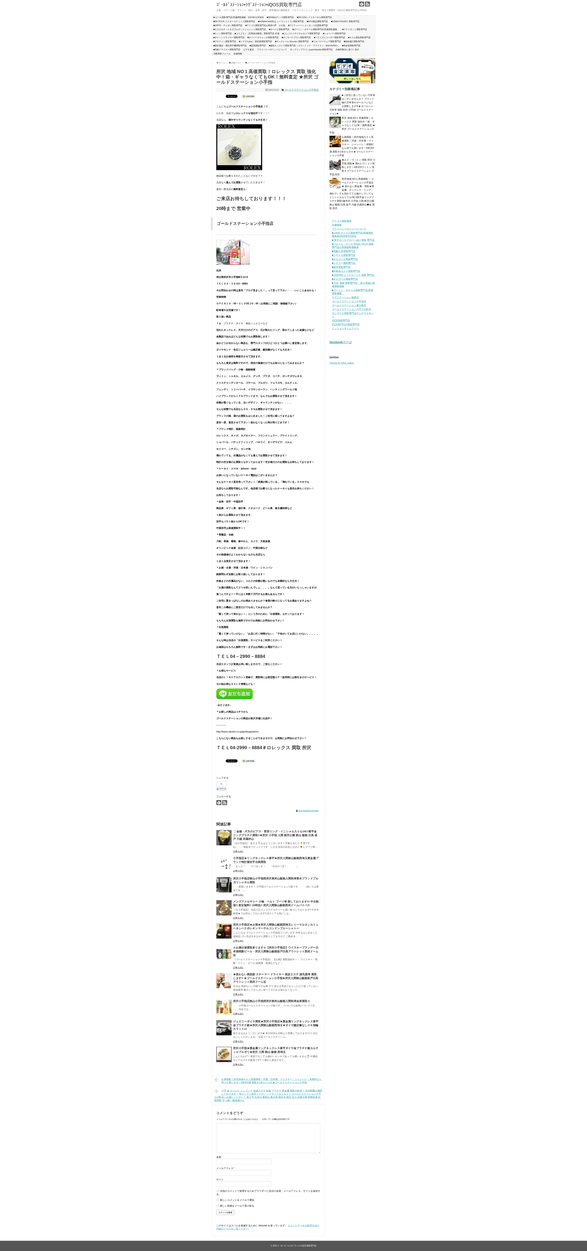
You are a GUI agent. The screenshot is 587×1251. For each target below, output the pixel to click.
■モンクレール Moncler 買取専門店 (292, 41)
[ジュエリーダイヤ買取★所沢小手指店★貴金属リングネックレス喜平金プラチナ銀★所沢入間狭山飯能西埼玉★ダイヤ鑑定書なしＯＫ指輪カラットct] (224, 1027)
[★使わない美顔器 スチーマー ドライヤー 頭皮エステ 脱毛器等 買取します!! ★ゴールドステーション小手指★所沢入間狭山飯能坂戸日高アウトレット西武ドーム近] (224, 980)
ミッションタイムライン (345, 328)
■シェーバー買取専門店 (334, 33)
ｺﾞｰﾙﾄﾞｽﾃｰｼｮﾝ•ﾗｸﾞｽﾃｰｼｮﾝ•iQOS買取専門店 (259, 4)
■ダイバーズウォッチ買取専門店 (263, 37)
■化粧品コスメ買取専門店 (346, 271)
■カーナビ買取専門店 (279, 29)
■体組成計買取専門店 (354, 41)
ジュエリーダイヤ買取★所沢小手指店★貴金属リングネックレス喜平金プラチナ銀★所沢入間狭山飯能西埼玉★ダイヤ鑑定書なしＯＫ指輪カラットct (275, 1025)
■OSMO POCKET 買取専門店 (345, 21)
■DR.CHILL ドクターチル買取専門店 (314, 17)
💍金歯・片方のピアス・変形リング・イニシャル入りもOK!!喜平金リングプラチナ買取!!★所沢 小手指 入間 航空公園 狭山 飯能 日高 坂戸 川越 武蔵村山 (275, 835)
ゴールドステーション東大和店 (349, 305)
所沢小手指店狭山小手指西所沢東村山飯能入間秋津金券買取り (271, 1001)
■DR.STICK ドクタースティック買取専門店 (234, 21)
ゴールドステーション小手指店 (301, 90)
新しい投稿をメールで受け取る (237, 1206)
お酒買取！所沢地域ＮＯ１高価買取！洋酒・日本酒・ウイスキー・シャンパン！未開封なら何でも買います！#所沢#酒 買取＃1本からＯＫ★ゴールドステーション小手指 (271, 1081)
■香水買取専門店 (341, 267)
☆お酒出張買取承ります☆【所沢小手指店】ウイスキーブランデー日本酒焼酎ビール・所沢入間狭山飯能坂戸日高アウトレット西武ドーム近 (275, 951)
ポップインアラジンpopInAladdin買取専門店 (311, 49)
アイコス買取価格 (341, 221)
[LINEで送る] (248, 96)
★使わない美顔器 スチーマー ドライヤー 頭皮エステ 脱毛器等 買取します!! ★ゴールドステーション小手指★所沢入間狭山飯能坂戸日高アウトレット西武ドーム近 (275, 978)
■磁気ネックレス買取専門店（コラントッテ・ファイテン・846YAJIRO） (304, 45)
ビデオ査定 (248, 49)
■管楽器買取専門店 (351, 45)
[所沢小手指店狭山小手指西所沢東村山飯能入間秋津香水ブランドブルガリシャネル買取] (224, 884)
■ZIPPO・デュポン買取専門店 (227, 25)
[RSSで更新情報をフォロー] (367, 4)
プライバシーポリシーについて (272, 49)
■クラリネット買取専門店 (354, 29)
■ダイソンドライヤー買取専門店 (229, 37)
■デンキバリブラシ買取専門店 (296, 37)
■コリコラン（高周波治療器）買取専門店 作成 (257, 33)
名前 (219, 1157)
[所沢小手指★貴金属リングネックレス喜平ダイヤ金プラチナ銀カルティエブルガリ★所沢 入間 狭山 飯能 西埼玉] (224, 1054)
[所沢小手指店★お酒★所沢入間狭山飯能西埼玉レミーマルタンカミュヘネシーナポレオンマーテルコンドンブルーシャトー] (224, 931)
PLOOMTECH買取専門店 (346, 324)
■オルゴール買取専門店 (345, 259)
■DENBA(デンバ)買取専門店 (280, 17)
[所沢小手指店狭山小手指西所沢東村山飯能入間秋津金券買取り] (224, 1007)
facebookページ (340, 342)
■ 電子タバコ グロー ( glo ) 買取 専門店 (353, 240)
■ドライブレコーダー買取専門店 (329, 37)
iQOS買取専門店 (341, 320)
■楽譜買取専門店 (258, 45)
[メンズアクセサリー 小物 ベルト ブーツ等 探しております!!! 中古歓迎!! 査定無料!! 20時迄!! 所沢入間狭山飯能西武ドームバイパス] (224, 907)
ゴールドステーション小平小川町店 (351, 309)
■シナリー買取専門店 (343, 263)
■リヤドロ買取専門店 (343, 255)
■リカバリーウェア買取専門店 (326, 41)
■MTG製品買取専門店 (317, 21)
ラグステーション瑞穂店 (345, 297)
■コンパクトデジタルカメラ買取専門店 (301, 33)
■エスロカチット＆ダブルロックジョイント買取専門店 (239, 29)
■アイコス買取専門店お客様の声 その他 (265, 25)
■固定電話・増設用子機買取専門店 (230, 45)
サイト (220, 1179)
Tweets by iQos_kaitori (341, 363)
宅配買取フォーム (222, 53)
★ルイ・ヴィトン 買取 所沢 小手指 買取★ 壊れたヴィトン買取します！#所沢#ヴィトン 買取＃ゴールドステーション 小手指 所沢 (352, 167)
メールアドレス (225, 1168)
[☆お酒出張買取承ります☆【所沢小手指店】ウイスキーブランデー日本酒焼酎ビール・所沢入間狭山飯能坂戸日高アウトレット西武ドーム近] (224, 953)
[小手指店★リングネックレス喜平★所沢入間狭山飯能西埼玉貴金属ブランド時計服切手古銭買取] (224, 864)
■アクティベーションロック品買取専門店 (309, 25)
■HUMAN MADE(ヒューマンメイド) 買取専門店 (281, 21)
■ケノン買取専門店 (222, 33)
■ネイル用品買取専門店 (359, 37)
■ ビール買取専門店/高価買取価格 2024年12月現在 (238, 17)
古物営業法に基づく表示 (347, 49)
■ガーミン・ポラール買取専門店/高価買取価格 (315, 29)
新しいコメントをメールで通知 (237, 1200)
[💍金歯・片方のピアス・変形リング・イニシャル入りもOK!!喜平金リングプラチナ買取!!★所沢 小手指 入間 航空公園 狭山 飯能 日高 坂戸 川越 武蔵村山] (224, 837)
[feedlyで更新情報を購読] (361, 4)
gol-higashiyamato (309, 810)
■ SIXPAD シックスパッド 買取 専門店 (353, 275)
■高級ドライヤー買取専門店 (226, 49)
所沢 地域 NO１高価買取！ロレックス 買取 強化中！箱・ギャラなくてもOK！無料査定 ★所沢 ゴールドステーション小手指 (352, 125)
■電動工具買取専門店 (343, 251)
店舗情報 (237, 53)
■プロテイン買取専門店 (224, 41)
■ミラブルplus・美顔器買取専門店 (255, 41)
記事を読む (238, 851)
